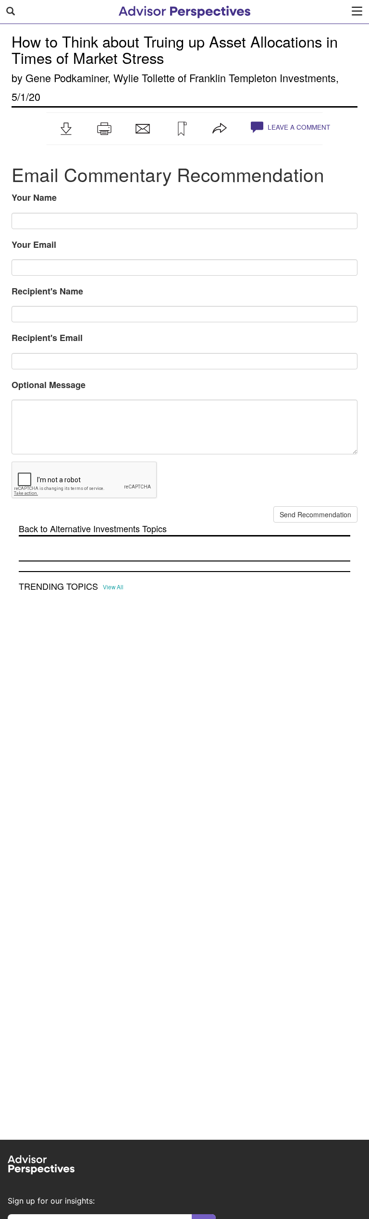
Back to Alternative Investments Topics (93, 529)
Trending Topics (58, 586)
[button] (66, 129)
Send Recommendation (315, 514)
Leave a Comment (298, 127)
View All (113, 587)
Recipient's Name (47, 291)
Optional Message (49, 384)
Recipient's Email (47, 337)
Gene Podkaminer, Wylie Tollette (100, 77)
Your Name (34, 197)
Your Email (34, 244)
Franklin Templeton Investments (262, 77)
